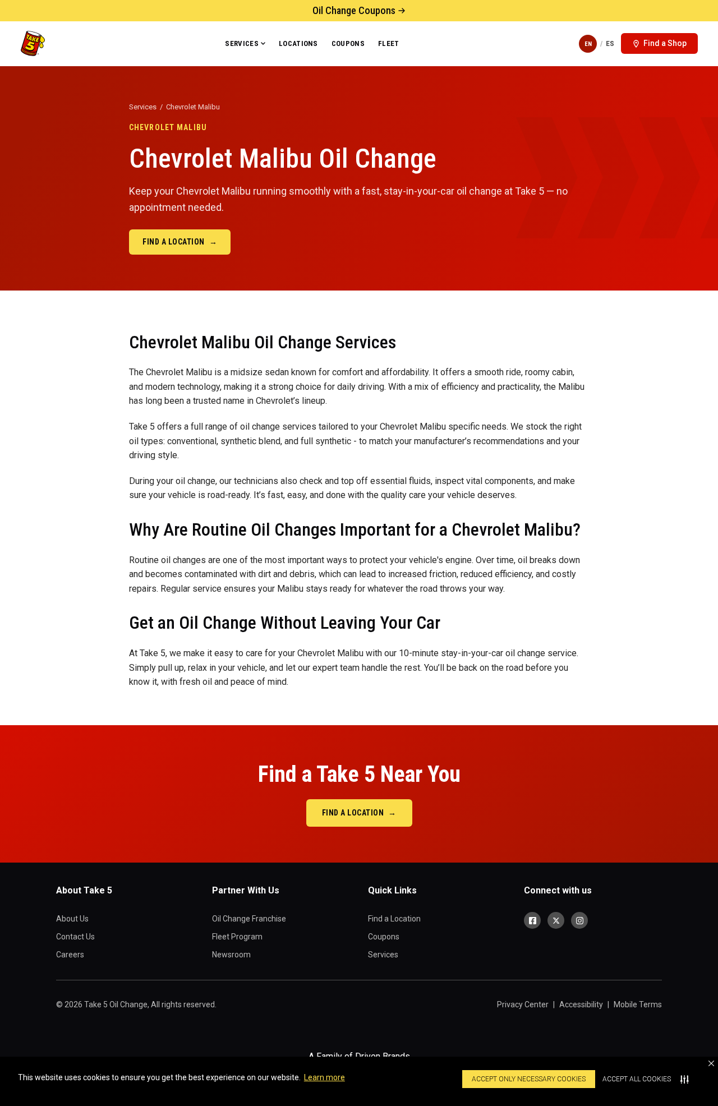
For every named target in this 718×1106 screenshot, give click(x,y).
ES (610, 43)
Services (242, 43)
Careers (70, 954)
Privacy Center (523, 1004)
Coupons (348, 43)
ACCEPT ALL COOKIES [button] (636, 1079)
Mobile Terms (638, 1004)
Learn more (324, 1077)
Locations (298, 43)
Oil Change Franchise (249, 918)
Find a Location (179, 241)
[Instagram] (579, 920)
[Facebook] (532, 920)
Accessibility (581, 1004)
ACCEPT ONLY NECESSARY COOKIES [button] (529, 1079)
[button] (711, 1063)
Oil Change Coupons (353, 10)
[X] (555, 920)
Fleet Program (237, 936)
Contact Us (75, 936)
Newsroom (231, 954)
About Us (72, 918)
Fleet (388, 43)
